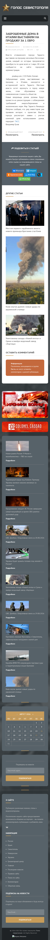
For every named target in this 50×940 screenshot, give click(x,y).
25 (14, 739)
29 (36, 739)
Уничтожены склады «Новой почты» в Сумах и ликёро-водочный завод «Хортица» (23, 341)
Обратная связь (14, 886)
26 (20, 739)
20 (25, 735)
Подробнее (10, 460)
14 (31, 731)
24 (9, 739)
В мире (35, 47)
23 (42, 735)
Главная (11, 865)
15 (36, 731)
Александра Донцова (15, 50)
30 (42, 739)
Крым (10, 845)
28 (31, 739)
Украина (11, 857)
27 (25, 739)
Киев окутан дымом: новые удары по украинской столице (23, 308)
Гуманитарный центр (16, 861)
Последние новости (15, 869)
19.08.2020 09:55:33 (13, 47)
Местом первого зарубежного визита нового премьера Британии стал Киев (23, 229)
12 (20, 731)
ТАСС (17, 121)
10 (9, 731)
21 (31, 735)
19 (20, 735)
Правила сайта (13, 873)
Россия (10, 841)
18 (14, 735)
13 (25, 731)
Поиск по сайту (13, 878)
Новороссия (12, 853)
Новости (28, 47)
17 (9, 735)
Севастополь (13, 849)
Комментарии (13, 882)
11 (14, 731)
